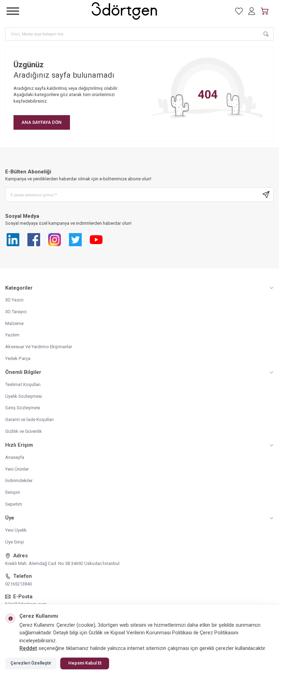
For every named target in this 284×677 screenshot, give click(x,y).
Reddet (28, 648)
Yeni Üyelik (16, 530)
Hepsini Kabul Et (84, 663)
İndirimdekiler (19, 480)
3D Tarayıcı (16, 311)
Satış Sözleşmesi (22, 407)
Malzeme (14, 323)
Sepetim (13, 504)
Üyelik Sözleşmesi (23, 396)
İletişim (12, 492)
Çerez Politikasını (219, 632)
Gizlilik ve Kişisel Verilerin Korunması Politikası (140, 632)
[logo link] (124, 11)
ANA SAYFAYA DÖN (41, 122)
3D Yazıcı (14, 299)
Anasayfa (14, 457)
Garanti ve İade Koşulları (29, 419)
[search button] (266, 33)
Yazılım (12, 334)
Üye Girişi (14, 542)
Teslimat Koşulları (23, 384)
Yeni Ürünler (17, 469)
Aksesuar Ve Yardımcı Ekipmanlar (38, 346)
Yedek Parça (17, 358)
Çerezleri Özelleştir (30, 663)
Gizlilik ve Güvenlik (23, 431)
